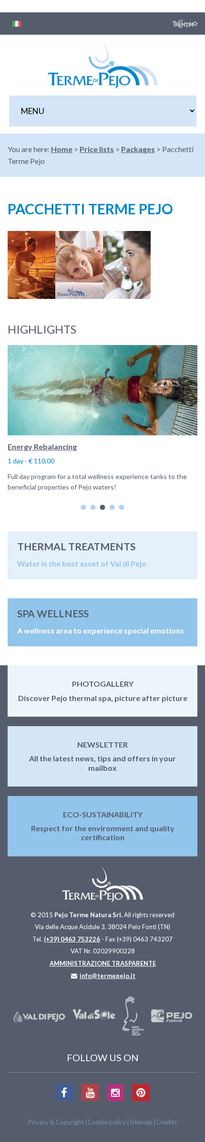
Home (61, 149)
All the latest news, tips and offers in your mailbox (102, 763)
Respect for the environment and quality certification (102, 833)
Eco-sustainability (103, 814)
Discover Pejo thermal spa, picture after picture (102, 697)
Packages (138, 149)
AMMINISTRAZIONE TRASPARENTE (103, 963)
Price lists (97, 149)
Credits (166, 1122)
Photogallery (102, 683)
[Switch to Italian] (17, 23)
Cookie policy (107, 1122)
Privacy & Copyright (56, 1122)
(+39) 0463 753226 (72, 939)
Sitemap (141, 1122)
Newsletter (102, 744)
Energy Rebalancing (42, 446)
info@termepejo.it (107, 975)
